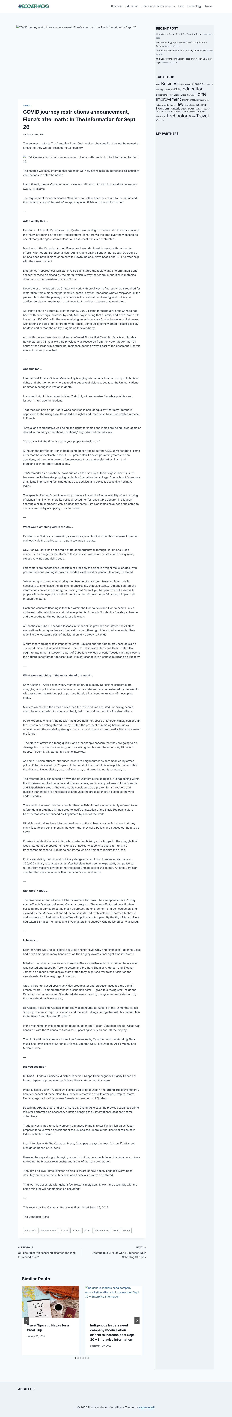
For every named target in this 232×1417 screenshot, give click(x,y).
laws (186, 105)
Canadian (208, 84)
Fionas (76, 1230)
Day (172, 90)
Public (159, 112)
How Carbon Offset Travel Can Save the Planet (179, 34)
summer (160, 116)
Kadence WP (147, 1407)
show (198, 111)
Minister (192, 105)
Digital (178, 89)
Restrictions (101, 1230)
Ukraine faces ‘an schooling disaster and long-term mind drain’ (47, 1252)
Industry (159, 105)
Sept (115, 1230)
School (185, 111)
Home (200, 94)
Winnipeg (160, 120)
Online (167, 109)
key (165, 105)
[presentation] (50, 1302)
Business (116, 6)
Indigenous (203, 100)
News (87, 1230)
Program (206, 109)
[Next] (137, 1320)
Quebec (165, 112)
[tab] (75, 1358)
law (180, 104)
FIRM (171, 95)
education (193, 88)
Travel (208, 6)
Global (177, 95)
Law (181, 6)
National (201, 104)
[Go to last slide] (26, 1320)
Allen (158, 84)
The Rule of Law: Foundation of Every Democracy (180, 50)
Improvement (168, 99)
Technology (194, 6)
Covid (64, 1230)
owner (191, 109)
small (204, 112)
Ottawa (184, 109)
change (160, 89)
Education (132, 6)
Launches (171, 105)
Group (184, 95)
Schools (192, 112)
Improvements (190, 99)
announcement (48, 1230)
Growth (190, 95)
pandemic (198, 109)
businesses (186, 84)
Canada (197, 84)
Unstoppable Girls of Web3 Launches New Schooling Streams (119, 1252)
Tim (193, 117)
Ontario (175, 108)
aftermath (30, 1230)
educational (162, 95)
